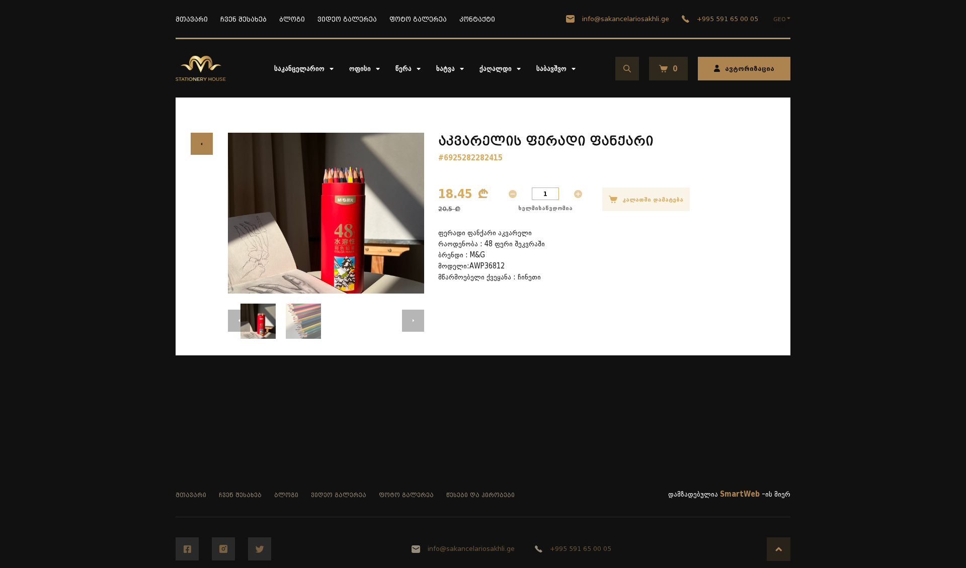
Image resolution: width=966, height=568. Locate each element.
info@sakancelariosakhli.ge (625, 19)
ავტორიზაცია (749, 68)
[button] (239, 321)
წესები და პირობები (480, 495)
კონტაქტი (477, 19)
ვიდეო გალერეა (347, 19)
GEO (779, 19)
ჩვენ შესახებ (243, 19)
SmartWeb (740, 494)
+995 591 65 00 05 (727, 19)
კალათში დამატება (652, 199)
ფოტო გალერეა (418, 19)
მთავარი (192, 19)
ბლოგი (292, 19)
